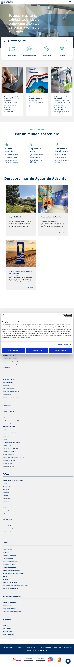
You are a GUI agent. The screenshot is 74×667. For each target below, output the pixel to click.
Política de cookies (45, 647)
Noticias (5, 625)
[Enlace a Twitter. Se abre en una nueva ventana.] (36, 651)
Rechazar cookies (13, 350)
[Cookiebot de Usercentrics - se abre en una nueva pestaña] (64, 315)
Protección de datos (7, 647)
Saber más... (8, 162)
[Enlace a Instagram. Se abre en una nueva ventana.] (38, 651)
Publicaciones (7, 628)
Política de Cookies (23, 337)
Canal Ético (57, 647)
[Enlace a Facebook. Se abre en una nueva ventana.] (43, 651)
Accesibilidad (68, 647)
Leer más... (30, 233)
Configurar (36, 350)
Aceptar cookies (60, 350)
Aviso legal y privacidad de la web (26, 647)
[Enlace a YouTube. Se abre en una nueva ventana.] (41, 651)
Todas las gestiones (64, 41)
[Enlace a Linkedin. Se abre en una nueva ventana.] (46, 651)
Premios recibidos (8, 634)
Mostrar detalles (63, 344)
